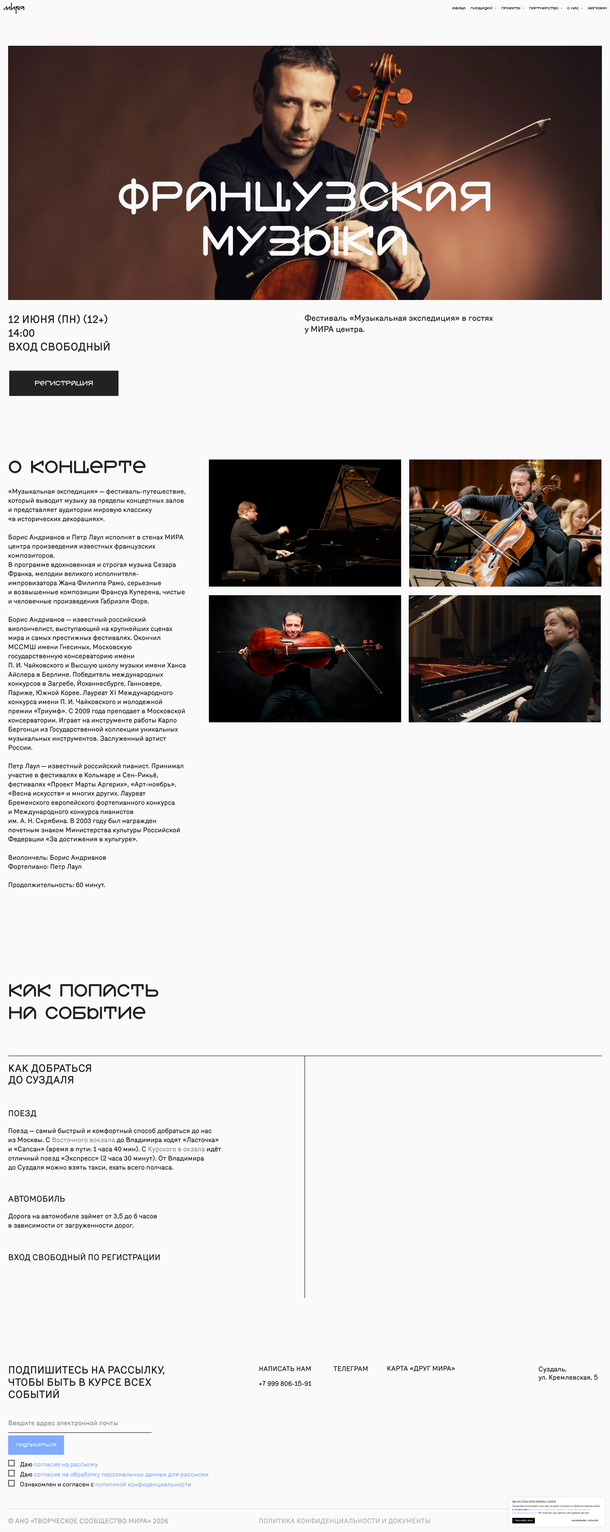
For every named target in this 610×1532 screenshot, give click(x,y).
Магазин (597, 8)
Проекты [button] (511, 8)
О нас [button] (573, 8)
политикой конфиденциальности (143, 1484)
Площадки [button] (482, 8)
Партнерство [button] (544, 8)
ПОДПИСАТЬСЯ (36, 1445)
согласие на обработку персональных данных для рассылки (121, 1474)
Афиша (459, 8)
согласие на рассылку (66, 1464)
